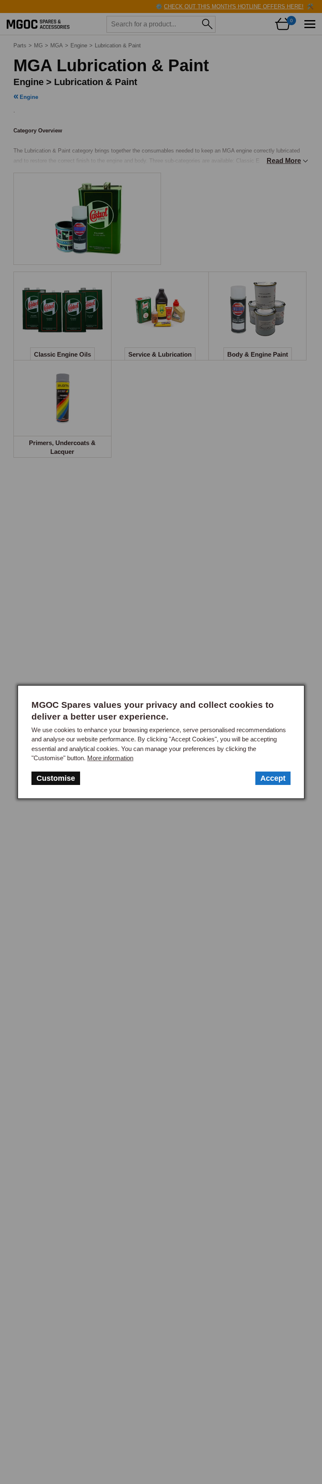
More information (110, 757)
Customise (55, 778)
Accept (273, 778)
